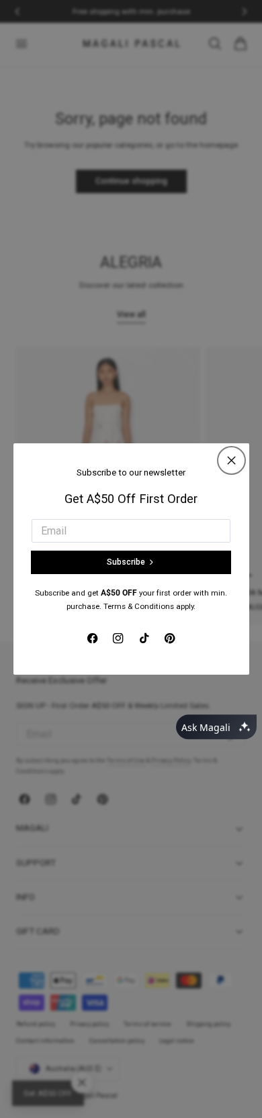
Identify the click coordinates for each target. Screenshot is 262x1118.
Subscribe (126, 562)
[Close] (231, 460)
